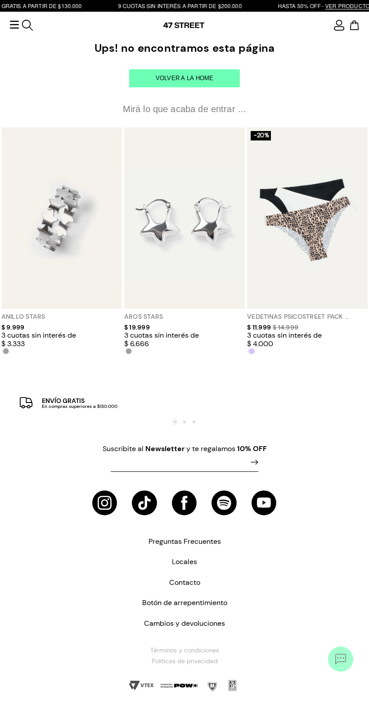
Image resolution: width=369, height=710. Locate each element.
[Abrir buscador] (27, 25)
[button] (6, 351)
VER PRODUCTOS (331, 5)
